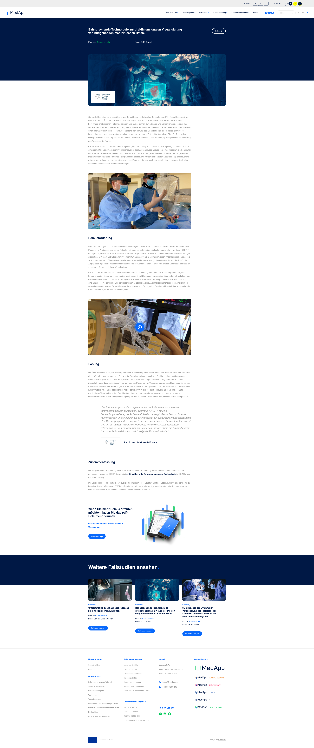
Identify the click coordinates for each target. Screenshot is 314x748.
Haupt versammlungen (132, 682)
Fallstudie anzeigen (98, 628)
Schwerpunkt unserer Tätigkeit (100, 682)
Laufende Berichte (131, 665)
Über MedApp (171, 13)
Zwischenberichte (130, 669)
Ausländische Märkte (239, 13)
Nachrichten (93, 712)
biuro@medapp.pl (170, 682)
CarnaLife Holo (94, 665)
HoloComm (92, 669)
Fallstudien (203, 13)
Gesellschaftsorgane (96, 691)
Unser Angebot (188, 13)
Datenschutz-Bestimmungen (99, 716)
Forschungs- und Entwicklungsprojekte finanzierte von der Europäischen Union (103, 706)
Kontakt (256, 13)
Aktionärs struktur (130, 678)
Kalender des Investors (133, 674)
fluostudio (222, 740)
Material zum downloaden (134, 687)
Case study (95, 536)
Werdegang (92, 695)
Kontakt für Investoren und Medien (137, 691)
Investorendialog (219, 13)
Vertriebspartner (94, 699)
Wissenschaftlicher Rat (97, 686)
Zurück (217, 31)
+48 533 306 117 (170, 687)
